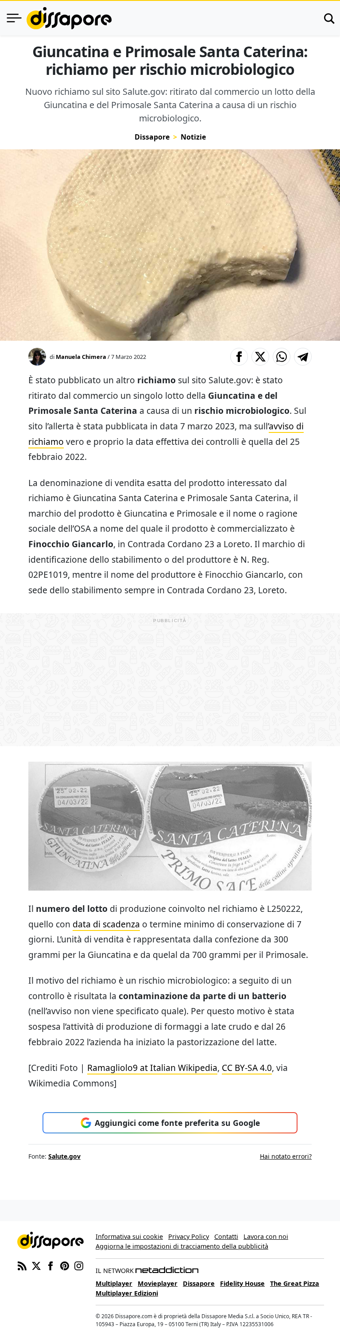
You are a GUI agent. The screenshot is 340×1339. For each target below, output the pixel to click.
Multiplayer (114, 1283)
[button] (239, 357)
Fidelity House (242, 1283)
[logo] (69, 18)
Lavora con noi (265, 1236)
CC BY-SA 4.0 (247, 1068)
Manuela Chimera (81, 357)
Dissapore (152, 137)
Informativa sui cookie (129, 1236)
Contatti (226, 1236)
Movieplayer (158, 1283)
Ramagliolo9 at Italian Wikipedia (152, 1068)
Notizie (193, 137)
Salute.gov (64, 1156)
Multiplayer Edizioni (127, 1293)
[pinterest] (64, 1265)
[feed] (22, 1265)
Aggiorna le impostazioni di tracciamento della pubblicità (182, 1246)
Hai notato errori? (286, 1156)
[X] (36, 1265)
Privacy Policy (188, 1236)
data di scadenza (106, 924)
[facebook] (50, 1265)
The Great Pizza (294, 1283)
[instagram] (78, 1265)
